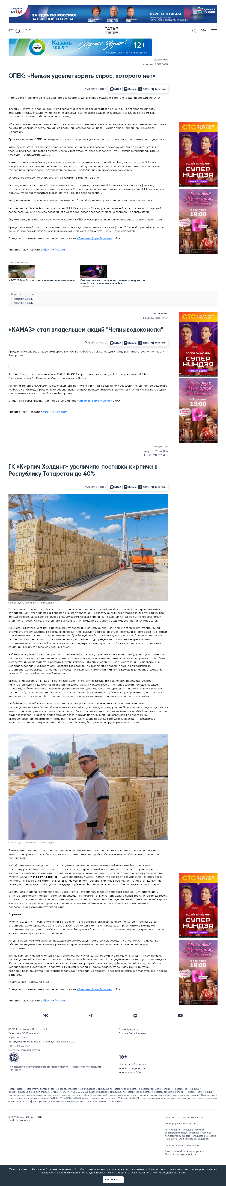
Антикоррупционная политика (181, 1124)
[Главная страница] (111, 30)
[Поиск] (194, 31)
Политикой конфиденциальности (165, 1173)
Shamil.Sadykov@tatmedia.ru (180, 1154)
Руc (11, 30)
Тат (28, 30)
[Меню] (214, 31)
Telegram (61, 249)
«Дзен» (47, 249)
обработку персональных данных (79, 1173)
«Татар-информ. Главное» (94, 238)
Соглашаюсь (113, 1179)
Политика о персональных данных (184, 1117)
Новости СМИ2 (22, 299)
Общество (161, 446)
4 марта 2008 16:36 (155, 318)
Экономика (161, 59)
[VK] (46, 1015)
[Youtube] (180, 1015)
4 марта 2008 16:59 (155, 64)
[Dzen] (135, 1015)
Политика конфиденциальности (182, 1145)
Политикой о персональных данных (121, 1173)
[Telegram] (90, 1015)
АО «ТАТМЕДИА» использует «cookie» (184, 1130)
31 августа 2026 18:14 (154, 451)
